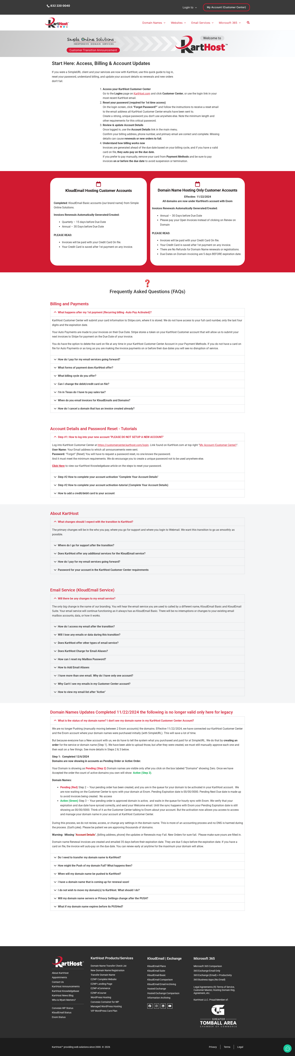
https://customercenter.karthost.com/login (123, 445)
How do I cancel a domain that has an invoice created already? (96, 408)
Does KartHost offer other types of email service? (88, 642)
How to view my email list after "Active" (82, 692)
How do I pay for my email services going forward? (89, 359)
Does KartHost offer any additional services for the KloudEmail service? (101, 553)
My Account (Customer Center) (218, 445)
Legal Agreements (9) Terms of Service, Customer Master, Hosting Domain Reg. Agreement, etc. (214, 990)
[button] (195, 7)
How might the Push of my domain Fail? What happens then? (95, 865)
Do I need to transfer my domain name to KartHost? (89, 857)
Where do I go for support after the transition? (86, 545)
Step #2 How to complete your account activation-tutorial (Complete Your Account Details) (113, 485)
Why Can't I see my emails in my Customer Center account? (94, 683)
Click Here (58, 465)
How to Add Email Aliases (73, 667)
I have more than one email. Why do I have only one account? (95, 675)
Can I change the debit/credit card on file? (83, 384)
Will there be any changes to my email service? (86, 598)
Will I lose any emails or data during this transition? (89, 634)
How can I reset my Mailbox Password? (82, 659)
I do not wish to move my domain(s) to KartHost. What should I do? (99, 890)
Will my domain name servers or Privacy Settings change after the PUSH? (103, 898)
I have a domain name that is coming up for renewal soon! (93, 882)
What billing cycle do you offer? (77, 375)
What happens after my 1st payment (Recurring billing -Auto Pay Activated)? (105, 312)
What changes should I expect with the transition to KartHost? (95, 521)
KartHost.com (142, 93)
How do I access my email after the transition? (86, 626)
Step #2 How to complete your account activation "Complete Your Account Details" (108, 477)
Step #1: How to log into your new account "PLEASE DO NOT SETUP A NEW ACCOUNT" (111, 437)
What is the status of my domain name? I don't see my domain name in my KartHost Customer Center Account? (126, 720)
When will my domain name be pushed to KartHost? (89, 873)
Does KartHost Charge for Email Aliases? (83, 651)
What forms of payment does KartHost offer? (85, 367)
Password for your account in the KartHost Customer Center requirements (103, 569)
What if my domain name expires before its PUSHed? (90, 906)
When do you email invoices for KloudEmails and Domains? (94, 400)
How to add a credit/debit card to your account (86, 493)
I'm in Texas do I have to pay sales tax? (82, 392)
